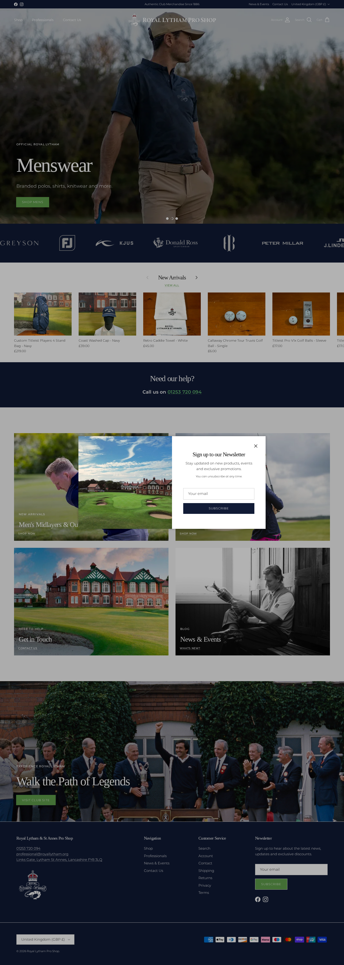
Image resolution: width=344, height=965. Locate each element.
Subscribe (219, 508)
